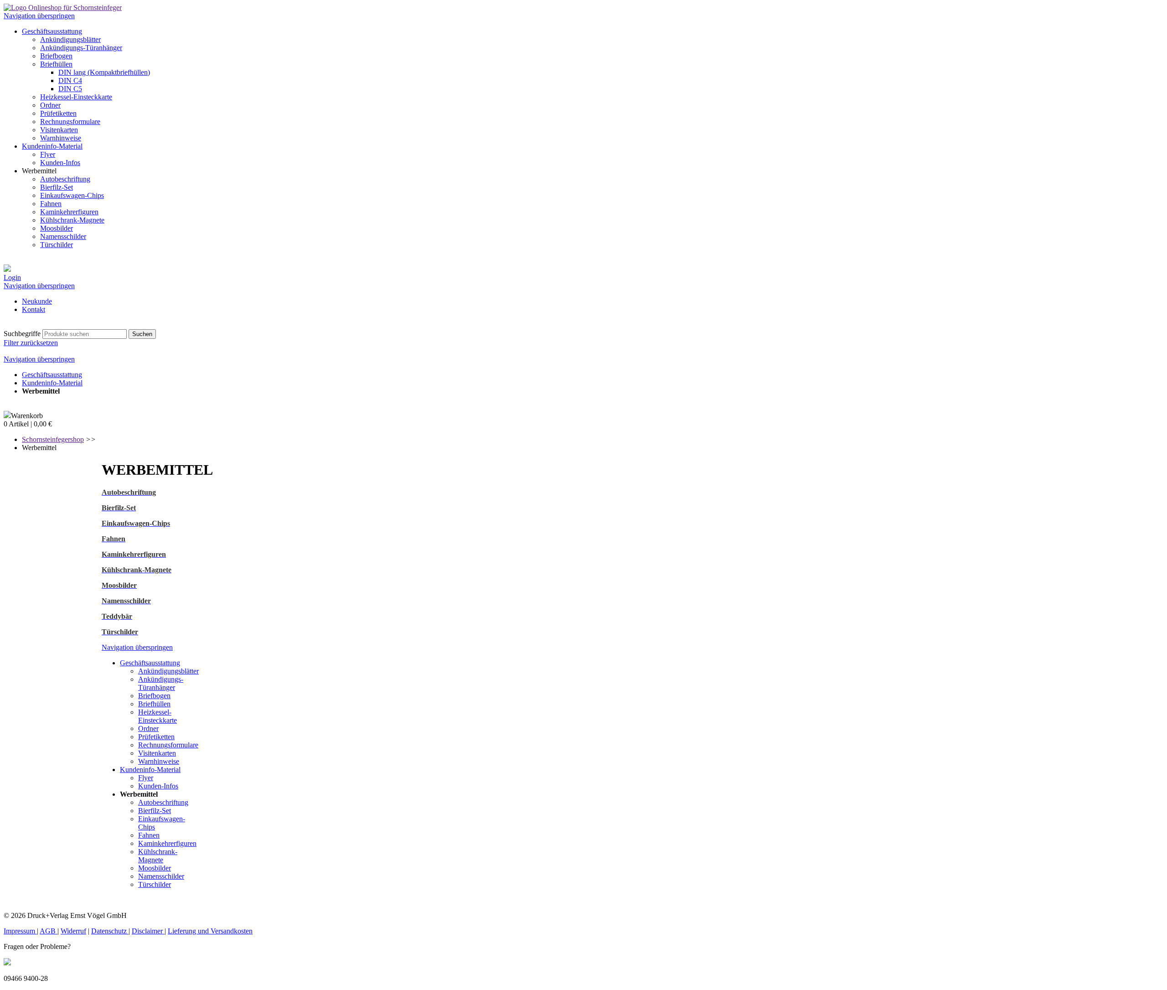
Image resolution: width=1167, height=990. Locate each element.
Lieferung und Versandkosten (210, 931)
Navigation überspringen (39, 16)
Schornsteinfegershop (53, 439)
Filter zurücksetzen (31, 343)
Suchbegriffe (22, 333)
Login (12, 277)
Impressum (20, 931)
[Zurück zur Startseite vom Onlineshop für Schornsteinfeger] (63, 7)
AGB (48, 931)
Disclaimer (148, 931)
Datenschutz (110, 931)
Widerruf (73, 931)
